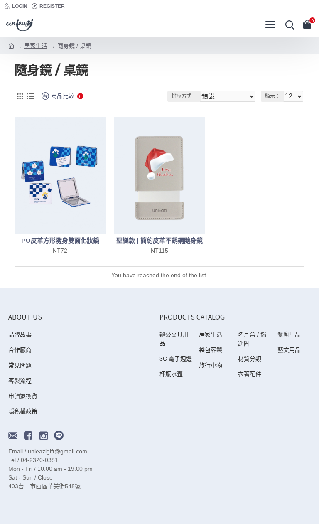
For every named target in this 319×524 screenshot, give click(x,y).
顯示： (272, 96)
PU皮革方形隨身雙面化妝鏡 (60, 240)
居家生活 (35, 45)
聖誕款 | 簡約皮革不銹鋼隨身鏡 (159, 240)
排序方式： (184, 96)
